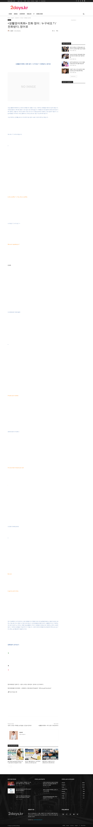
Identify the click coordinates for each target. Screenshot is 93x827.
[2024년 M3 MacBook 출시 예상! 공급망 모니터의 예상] (38, 798)
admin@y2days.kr (38, 819)
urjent (12, 30)
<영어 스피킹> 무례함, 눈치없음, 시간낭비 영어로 (19, 725)
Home (9, 17)
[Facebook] (76, 1)
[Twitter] (80, 1)
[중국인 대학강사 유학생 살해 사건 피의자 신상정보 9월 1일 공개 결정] (65, 49)
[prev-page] (9, 766)
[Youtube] (84, 1)
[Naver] (74, 814)
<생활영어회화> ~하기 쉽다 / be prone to (48, 725)
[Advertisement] (58, 7)
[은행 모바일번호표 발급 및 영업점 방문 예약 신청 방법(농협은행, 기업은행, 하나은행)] (38, 784)
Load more (73, 76)
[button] (83, 14)
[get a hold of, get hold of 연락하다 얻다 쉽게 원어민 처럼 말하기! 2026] (16, 754)
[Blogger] (63, 814)
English (12, 17)
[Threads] (77, 814)
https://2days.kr (22, 734)
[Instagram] (78, 1)
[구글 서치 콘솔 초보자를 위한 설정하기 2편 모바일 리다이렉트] (11, 797)
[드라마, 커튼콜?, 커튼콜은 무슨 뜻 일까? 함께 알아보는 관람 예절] (11, 784)
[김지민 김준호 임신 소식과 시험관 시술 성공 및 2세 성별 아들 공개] (65, 63)
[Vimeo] (82, 1)
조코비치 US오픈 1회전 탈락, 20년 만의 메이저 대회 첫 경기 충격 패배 (77, 56)
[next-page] (11, 766)
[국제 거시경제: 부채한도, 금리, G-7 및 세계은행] (38, 791)
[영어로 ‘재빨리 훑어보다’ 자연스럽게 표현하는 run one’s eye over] (33, 754)
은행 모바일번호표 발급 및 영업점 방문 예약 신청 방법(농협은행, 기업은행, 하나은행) (50, 784)
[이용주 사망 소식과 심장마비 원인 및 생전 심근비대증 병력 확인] (65, 71)
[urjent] (9, 31)
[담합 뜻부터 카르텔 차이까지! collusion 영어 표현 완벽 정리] (50, 754)
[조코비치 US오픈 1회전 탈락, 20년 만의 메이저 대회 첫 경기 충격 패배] (65, 56)
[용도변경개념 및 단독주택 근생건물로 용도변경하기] (11, 790)
